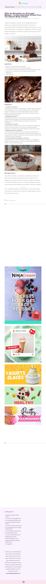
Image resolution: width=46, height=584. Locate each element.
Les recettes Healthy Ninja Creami (13, 525)
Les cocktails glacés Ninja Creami (13, 520)
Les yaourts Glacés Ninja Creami (12, 534)
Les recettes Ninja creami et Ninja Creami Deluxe (17, 18)
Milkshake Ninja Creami (10, 536)
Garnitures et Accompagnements (13, 518)
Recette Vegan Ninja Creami (12, 538)
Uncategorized (8, 544)
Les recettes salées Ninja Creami (13, 531)
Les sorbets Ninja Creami (11, 533)
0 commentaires (35, 18)
